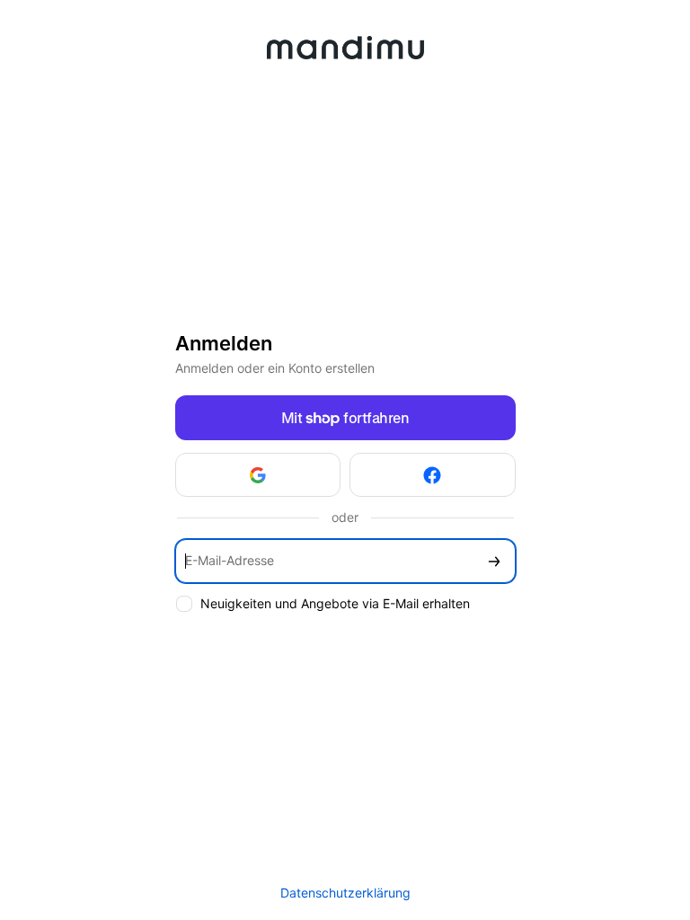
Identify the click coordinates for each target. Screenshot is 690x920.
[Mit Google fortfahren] (258, 475)
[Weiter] (494, 561)
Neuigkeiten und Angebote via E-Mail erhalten (335, 603)
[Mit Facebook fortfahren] (432, 475)
